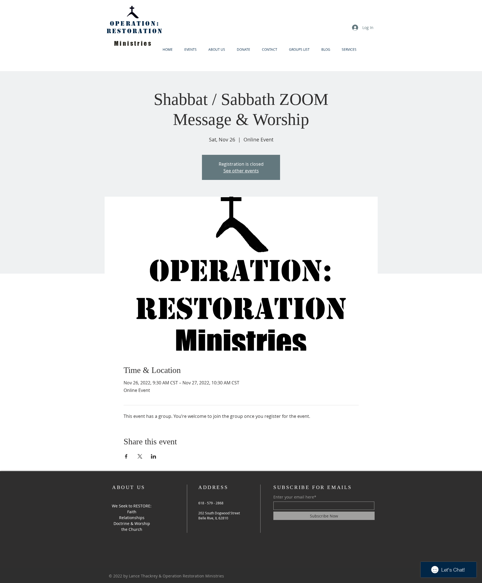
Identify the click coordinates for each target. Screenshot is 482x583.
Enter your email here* (294, 497)
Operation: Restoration (135, 27)
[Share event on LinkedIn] (153, 456)
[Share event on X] (140, 456)
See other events (241, 171)
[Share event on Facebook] (126, 456)
